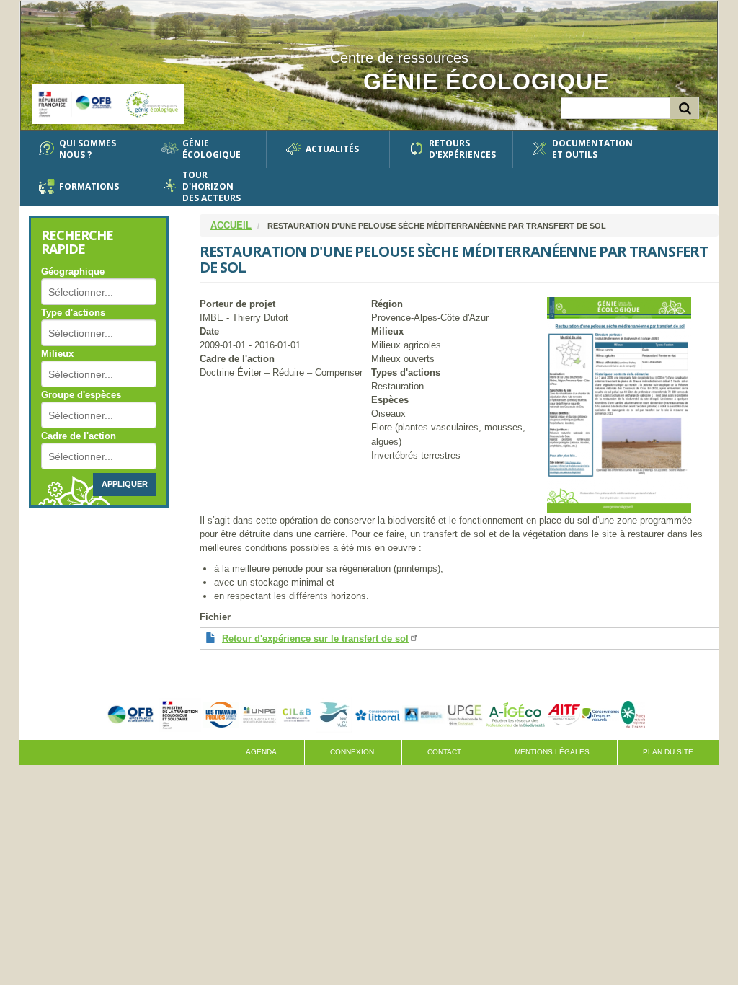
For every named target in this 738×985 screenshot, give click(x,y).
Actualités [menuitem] (332, 149)
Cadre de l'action (78, 435)
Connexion (352, 752)
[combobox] (89, 291)
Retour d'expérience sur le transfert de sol (315, 639)
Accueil (231, 226)
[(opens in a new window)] (130, 714)
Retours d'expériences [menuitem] (462, 149)
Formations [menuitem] (89, 186)
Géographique (73, 271)
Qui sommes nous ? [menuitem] (87, 149)
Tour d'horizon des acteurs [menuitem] (211, 186)
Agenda (261, 752)
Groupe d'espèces (81, 394)
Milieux (57, 353)
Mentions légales (552, 752)
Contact (444, 752)
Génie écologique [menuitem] (211, 149)
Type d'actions (73, 312)
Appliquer (125, 484)
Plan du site (668, 752)
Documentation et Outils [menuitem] (588, 149)
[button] (633, 405)
